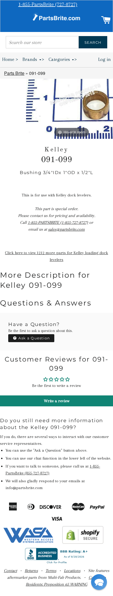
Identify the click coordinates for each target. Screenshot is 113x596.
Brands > (33, 59)
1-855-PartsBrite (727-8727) (47, 4)
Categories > (63, 59)
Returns (31, 570)
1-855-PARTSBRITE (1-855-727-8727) (58, 222)
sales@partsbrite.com (66, 229)
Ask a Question (33, 338)
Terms (51, 570)
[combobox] (42, 42)
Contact (10, 570)
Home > (10, 59)
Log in (104, 59)
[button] (99, 582)
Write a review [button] (56, 400)
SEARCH (93, 42)
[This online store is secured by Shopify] (83, 542)
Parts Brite (14, 73)
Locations (72, 570)
